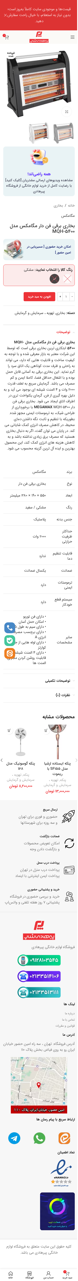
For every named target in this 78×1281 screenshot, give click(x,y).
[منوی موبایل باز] (72, 37)
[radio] (67, 279)
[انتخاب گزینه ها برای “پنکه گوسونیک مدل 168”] (9, 730)
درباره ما (70, 1013)
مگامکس (68, 216)
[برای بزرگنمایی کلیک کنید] (67, 112)
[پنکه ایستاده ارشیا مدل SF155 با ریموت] (57, 742)
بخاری (58, 206)
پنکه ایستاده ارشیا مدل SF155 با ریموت (57, 769)
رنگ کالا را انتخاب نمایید (54, 270)
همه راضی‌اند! (39, 174)
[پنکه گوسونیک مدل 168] (20, 742)
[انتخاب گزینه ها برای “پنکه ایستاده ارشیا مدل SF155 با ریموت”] (46, 730)
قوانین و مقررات (65, 1025)
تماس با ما (68, 1019)
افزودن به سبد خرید (39, 296)
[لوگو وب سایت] (39, 37)
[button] (70, 84)
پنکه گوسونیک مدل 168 (20, 766)
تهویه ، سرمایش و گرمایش (34, 313)
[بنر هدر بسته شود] (5, 15)
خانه (71, 206)
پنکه (63, 780)
